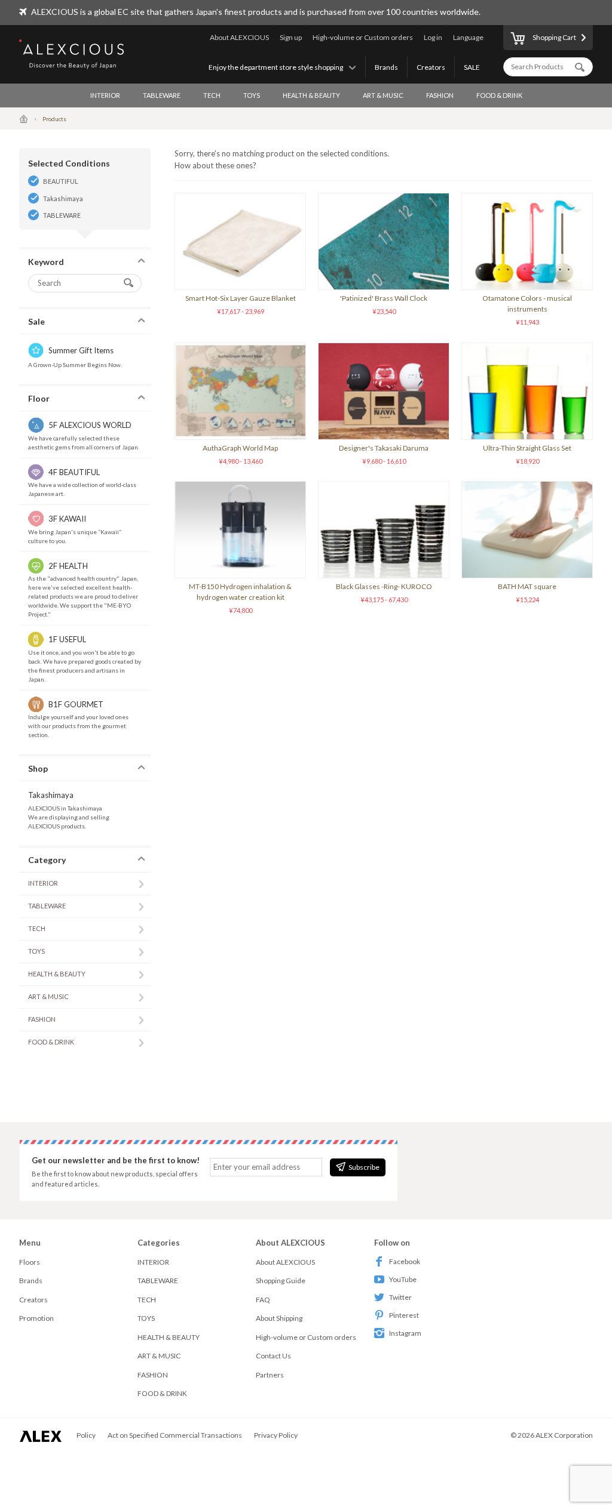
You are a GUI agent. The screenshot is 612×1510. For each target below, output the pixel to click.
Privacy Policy (276, 1435)
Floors (29, 1262)
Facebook (404, 1261)
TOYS (251, 95)
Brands (386, 67)
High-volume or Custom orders (363, 37)
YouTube (403, 1279)
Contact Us (273, 1355)
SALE (472, 67)
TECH (212, 95)
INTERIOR (105, 95)
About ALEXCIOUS (239, 37)
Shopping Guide (280, 1280)
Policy (86, 1435)
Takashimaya (63, 198)
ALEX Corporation (564, 1435)
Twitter (400, 1297)
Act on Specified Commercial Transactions (175, 1435)
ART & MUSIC (383, 95)
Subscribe (364, 1167)
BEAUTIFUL (60, 181)
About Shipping (279, 1318)
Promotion (36, 1318)
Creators (431, 67)
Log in (433, 37)
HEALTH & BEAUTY (311, 95)
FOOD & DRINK (499, 95)
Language (468, 37)
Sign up (291, 37)
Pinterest (404, 1315)
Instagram (405, 1333)
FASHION (440, 95)
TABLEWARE (161, 95)
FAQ (263, 1299)
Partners (270, 1374)
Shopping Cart (554, 37)
